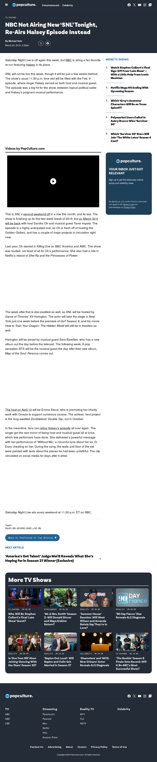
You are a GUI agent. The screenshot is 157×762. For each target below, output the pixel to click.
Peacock (47, 718)
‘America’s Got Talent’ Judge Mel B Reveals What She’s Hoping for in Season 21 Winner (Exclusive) (49, 558)
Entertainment (50, 5)
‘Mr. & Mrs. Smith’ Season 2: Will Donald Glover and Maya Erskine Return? (60, 619)
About (69, 746)
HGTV (83, 723)
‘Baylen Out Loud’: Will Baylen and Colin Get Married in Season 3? (59, 661)
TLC (82, 718)
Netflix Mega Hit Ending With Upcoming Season (129, 89)
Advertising (54, 746)
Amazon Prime (50, 737)
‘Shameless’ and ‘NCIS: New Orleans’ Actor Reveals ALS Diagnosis (94, 661)
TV (7, 709)
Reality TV (87, 709)
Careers (82, 746)
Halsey (30, 64)
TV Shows (10, 17)
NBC (68, 60)
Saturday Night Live (27, 528)
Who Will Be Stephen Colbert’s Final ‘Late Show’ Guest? (22, 617)
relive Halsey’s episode (55, 428)
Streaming (50, 609)
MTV (82, 714)
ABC (7, 714)
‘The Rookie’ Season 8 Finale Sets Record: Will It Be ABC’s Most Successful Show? (131, 663)
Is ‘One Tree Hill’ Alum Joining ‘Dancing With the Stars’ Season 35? (22, 661)
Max (45, 723)
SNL (39, 528)
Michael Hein (15, 40)
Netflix (46, 728)
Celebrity (67, 5)
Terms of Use (128, 204)
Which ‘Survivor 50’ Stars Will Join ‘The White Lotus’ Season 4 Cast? (131, 137)
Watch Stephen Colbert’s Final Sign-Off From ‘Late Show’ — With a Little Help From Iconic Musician (130, 73)
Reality (84, 609)
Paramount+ (49, 714)
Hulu (45, 732)
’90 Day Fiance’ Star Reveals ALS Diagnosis (130, 615)
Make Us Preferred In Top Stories (31, 537)
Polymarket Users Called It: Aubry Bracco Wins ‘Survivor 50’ (129, 121)
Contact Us (36, 746)
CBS (7, 723)
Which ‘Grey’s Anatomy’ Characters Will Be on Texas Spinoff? (128, 104)
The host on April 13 (18, 409)
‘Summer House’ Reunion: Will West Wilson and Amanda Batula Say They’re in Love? (93, 620)
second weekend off (36, 214)
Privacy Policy (129, 207)
